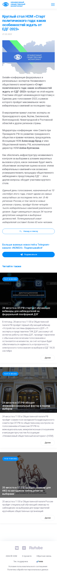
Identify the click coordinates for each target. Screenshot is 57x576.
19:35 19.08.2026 (10, 459)
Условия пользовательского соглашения (27, 566)
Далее (48, 358)
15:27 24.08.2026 (10, 279)
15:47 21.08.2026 (10, 374)
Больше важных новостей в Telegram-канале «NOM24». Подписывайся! (26, 246)
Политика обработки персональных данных (27, 569)
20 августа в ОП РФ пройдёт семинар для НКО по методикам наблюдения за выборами (26, 490)
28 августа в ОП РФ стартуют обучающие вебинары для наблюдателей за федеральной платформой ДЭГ (26, 311)
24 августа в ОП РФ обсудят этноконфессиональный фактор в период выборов (26, 405)
